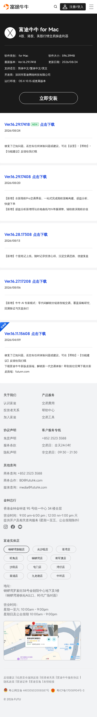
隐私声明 (10, 452)
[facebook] (13, 527)
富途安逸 (35, 681)
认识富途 (10, 403)
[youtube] (20, 527)
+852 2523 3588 (54, 438)
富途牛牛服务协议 (68, 677)
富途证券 (22, 681)
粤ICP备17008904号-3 (70, 690)
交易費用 (48, 403)
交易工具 (48, 417)
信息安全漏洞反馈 (28, 677)
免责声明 (10, 438)
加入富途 (10, 417)
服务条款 (10, 445)
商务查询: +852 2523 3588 (23, 473)
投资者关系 (11, 410)
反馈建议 (9, 677)
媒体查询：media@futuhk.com (25, 487)
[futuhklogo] (16, 7)
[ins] (6, 527)
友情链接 (49, 681)
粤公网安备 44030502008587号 (29, 690)
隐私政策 (9, 681)
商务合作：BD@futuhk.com (23, 480)
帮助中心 (48, 410)
